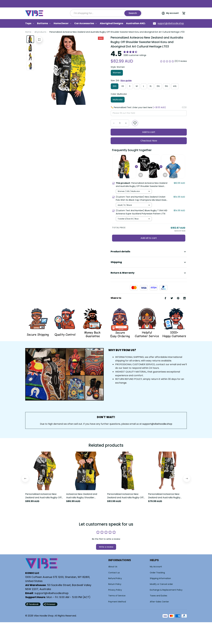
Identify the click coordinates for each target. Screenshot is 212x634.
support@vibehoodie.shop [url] (157, 424)
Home (28, 31)
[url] (171, 23)
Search (133, 13)
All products (40, 31)
